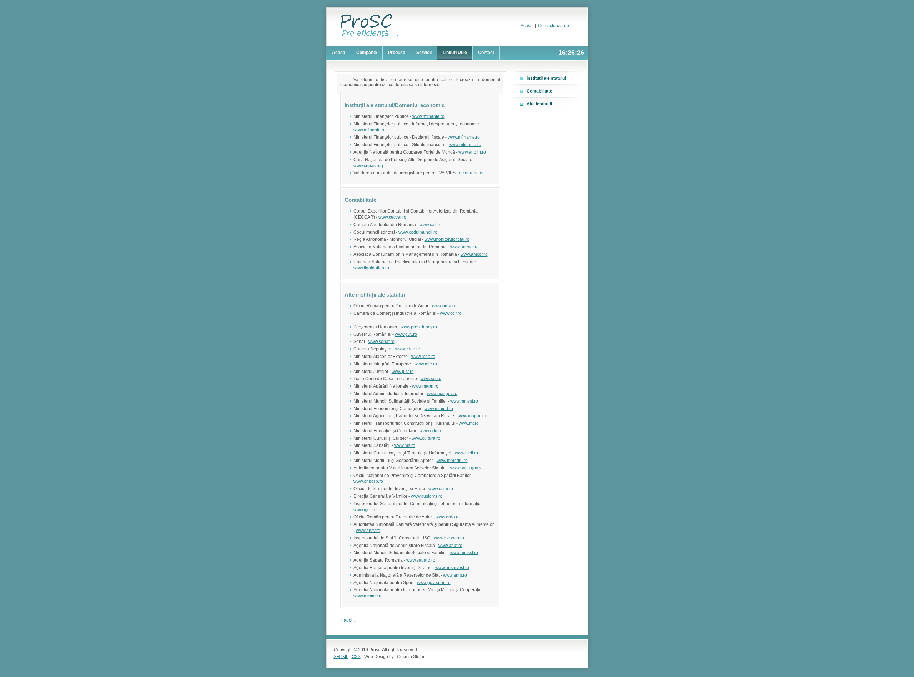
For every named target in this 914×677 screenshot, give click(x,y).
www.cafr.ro (431, 224)
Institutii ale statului (546, 78)
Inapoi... (348, 620)
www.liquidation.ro (371, 267)
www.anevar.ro (464, 246)
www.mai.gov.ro (442, 393)
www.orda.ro (444, 305)
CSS (356, 656)
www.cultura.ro (426, 438)
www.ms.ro (404, 445)
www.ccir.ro (451, 313)
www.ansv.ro (368, 530)
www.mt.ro (469, 423)
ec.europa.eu (472, 172)
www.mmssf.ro (464, 401)
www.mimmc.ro (368, 595)
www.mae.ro (423, 356)
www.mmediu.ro (452, 460)
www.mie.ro (426, 364)
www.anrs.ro (455, 575)
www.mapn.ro (425, 386)
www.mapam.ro (473, 415)
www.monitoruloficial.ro (447, 239)
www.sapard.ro (420, 560)
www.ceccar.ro (392, 217)
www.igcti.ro (365, 509)
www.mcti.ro (466, 453)
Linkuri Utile (455, 52)
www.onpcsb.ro (368, 481)
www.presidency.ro (419, 326)
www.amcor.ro (474, 254)
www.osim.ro (440, 488)
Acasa (527, 25)
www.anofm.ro (472, 152)
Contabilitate (539, 91)
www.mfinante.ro (428, 116)
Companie (366, 52)
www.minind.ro (439, 408)
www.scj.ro (431, 378)
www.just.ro (403, 371)
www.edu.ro (431, 430)
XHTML (341, 656)
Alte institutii (539, 103)
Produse (396, 52)
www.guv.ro (406, 334)
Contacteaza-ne (553, 25)
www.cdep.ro (407, 349)
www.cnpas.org (368, 165)
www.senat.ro (381, 341)
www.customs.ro (426, 496)
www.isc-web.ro (449, 538)
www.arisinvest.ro (452, 567)
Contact (486, 52)
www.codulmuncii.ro (417, 232)
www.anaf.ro (450, 545)
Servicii (424, 52)
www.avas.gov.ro (466, 468)
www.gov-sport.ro (434, 582)
